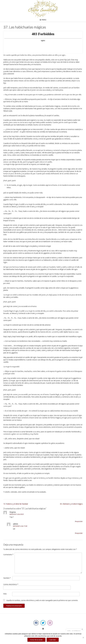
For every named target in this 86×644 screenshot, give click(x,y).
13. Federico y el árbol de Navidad (15, 504)
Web (5, 594)
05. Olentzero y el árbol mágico (71, 504)
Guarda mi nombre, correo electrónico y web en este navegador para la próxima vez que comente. (42, 600)
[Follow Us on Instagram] (50, 622)
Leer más (52, 640)
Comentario (8, 554)
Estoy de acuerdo (36, 640)
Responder (79, 521)
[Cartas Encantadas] (43, 8)
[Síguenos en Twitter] (43, 622)
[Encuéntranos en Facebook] (36, 622)
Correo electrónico (10, 584)
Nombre (7, 578)
